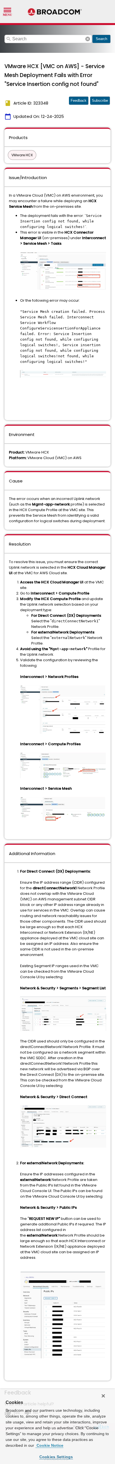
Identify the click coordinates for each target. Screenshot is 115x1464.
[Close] (103, 1396)
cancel (87, 39)
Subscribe (100, 100)
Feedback (79, 100)
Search (101, 39)
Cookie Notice (49, 1445)
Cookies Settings (56, 1457)
